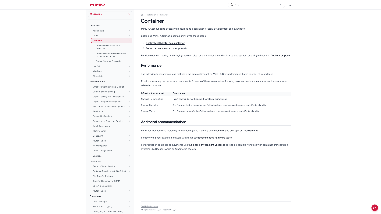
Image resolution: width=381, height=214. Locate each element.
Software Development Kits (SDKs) (109, 171)
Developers (95, 161)
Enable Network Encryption (109, 61)
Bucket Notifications (102, 116)
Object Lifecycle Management (107, 101)
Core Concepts (100, 201)
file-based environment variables (206, 144)
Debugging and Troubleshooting (108, 211)
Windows (97, 71)
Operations (95, 196)
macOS (96, 66)
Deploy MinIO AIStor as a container (165, 43)
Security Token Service (104, 166)
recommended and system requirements (235, 130)
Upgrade (97, 156)
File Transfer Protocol (103, 176)
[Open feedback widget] (374, 207)
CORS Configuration (102, 150)
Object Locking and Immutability (108, 96)
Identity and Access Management (109, 106)
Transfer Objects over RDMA (106, 181)
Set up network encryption (161, 48)
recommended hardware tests (215, 137)
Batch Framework (101, 126)
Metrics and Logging (102, 206)
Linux (95, 35)
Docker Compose (280, 55)
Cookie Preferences (149, 206)
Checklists (98, 76)
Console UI (98, 135)
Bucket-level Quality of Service (108, 121)
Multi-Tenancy (99, 131)
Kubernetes (98, 30)
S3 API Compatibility (102, 186)
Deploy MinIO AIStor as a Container (108, 47)
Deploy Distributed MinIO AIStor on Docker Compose (111, 55)
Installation (95, 25)
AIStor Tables (99, 140)
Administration (97, 81)
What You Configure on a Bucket (108, 86)
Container (164, 15)
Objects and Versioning (104, 91)
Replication (98, 111)
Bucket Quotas (100, 145)
